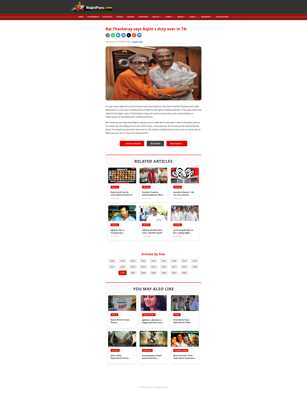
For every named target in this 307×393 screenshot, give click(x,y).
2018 (195, 261)
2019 (184, 261)
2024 (133, 261)
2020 (174, 261)
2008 (122, 273)
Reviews (130, 17)
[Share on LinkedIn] (139, 35)
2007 (133, 273)
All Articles (155, 143)
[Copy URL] (108, 35)
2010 (184, 267)
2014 (143, 267)
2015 (133, 267)
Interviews (143, 17)
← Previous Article (132, 143)
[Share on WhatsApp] (113, 35)
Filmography (93, 17)
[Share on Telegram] (118, 35)
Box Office (107, 17)
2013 (153, 267)
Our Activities (222, 17)
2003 (174, 273)
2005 (153, 273)
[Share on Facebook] (123, 35)
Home (81, 17)
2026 (112, 261)
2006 (143, 273)
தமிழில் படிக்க (137, 41)
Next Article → (177, 143)
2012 (164, 267)
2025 (122, 261)
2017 (112, 267)
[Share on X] (129, 35)
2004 (164, 273)
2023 (143, 261)
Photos (120, 17)
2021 (164, 261)
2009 (195, 267)
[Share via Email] (134, 35)
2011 (174, 267)
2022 (153, 261)
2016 (122, 267)
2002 (184, 273)
